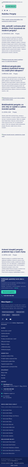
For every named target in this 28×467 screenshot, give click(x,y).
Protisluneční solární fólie (8, 361)
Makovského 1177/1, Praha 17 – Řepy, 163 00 (15, 386)
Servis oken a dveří (6, 330)
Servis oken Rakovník (8, 424)
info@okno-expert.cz (9, 393)
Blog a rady (4, 372)
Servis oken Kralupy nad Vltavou (11, 415)
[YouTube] (10, 319)
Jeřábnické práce (5, 347)
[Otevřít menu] (3, 6)
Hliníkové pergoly (5, 349)
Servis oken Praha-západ (9, 442)
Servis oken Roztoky (8, 433)
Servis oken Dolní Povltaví (9, 444)
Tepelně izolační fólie (6, 364)
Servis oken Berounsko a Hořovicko (11, 450)
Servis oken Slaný (7, 421)
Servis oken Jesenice (8, 435)
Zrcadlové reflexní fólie (7, 356)
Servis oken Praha (7, 410)
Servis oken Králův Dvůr (8, 427)
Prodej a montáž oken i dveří (8, 339)
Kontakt (3, 378)
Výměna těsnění (5, 333)
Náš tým (3, 375)
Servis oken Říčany (7, 418)
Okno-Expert (6, 302)
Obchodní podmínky (19, 463)
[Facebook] (6, 319)
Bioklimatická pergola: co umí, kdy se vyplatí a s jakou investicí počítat (14, 106)
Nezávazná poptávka (8, 292)
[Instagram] (2, 319)
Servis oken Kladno (7, 413)
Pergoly (17, 33)
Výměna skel (4, 336)
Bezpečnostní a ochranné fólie (9, 366)
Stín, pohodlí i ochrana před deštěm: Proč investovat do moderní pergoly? (13, 28)
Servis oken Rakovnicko (8, 453)
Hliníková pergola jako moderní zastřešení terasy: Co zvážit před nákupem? (13, 68)
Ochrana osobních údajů (7, 463)
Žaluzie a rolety (5, 344)
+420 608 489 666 (8, 295)
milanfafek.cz (14, 460)
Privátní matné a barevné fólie (9, 358)
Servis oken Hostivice (8, 430)
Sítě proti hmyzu (5, 341)
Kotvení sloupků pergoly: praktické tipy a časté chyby (14, 250)
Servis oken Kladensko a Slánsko (11, 447)
